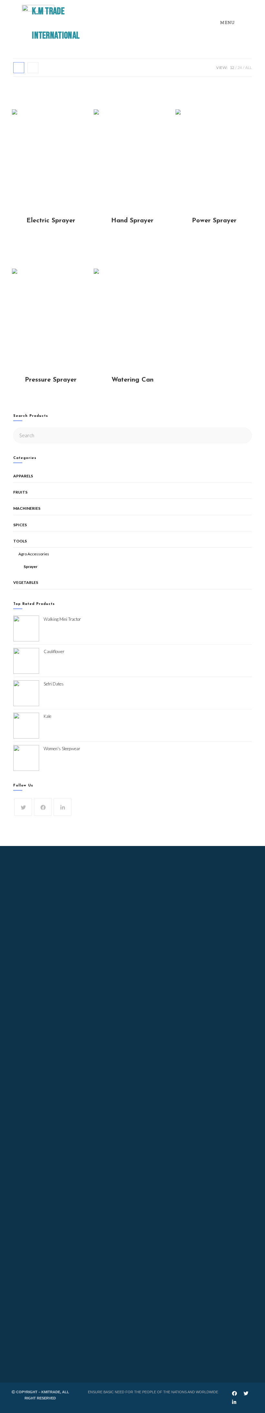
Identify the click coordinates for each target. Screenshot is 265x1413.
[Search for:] (132, 435)
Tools (20, 541)
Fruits (20, 492)
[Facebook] (43, 807)
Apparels (23, 475)
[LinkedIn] (62, 807)
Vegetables (25, 582)
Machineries (26, 508)
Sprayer (30, 566)
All (248, 67)
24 (240, 67)
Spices (20, 524)
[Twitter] (23, 807)
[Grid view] (18, 67)
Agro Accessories (33, 553)
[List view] (32, 67)
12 (232, 67)
